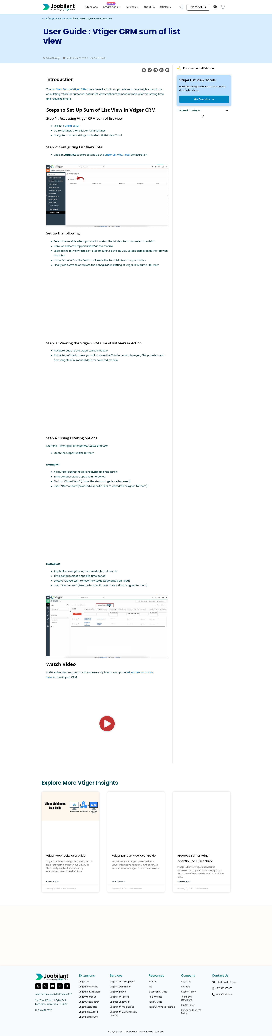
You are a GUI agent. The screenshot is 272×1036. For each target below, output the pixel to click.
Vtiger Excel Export (88, 1016)
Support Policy (188, 991)
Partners (185, 986)
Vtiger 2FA (84, 981)
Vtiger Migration (118, 991)
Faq (150, 986)
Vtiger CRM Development (122, 981)
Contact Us (220, 975)
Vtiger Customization (120, 986)
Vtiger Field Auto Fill (88, 1011)
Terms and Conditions (186, 998)
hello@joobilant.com (226, 981)
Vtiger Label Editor (88, 1006)
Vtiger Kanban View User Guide (134, 855)
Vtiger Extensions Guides (61, 18)
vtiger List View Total (117, 155)
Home (44, 18)
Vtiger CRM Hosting (119, 996)
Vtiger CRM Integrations (122, 1006)
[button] (144, 70)
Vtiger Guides (155, 1001)
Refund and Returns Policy (191, 1011)
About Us (185, 981)
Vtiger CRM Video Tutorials (162, 1006)
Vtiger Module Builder (89, 991)
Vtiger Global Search (89, 1001)
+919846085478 (224, 988)
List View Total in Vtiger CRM (68, 89)
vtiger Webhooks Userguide (65, 855)
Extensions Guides (158, 991)
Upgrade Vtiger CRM (120, 1001)
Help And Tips (155, 996)
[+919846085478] (213, 988)
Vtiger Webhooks (87, 996)
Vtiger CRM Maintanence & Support (123, 1013)
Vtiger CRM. (72, 126)
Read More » (52, 881)
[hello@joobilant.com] (213, 982)
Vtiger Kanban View (88, 986)
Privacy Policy (188, 1004)
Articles (152, 981)
